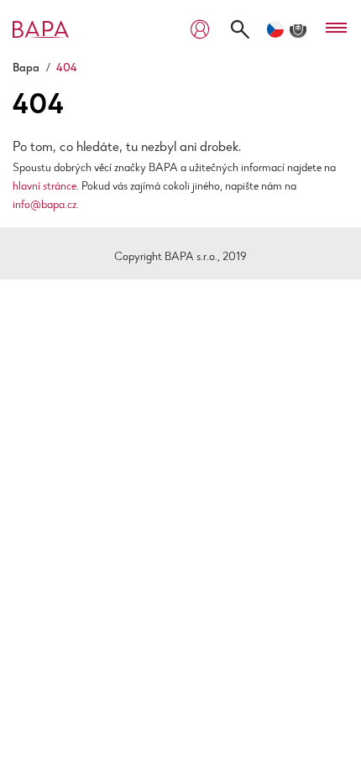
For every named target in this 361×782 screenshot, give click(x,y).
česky (275, 29)
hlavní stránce (44, 187)
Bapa (26, 69)
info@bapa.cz (44, 205)
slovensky (298, 29)
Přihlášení (200, 29)
